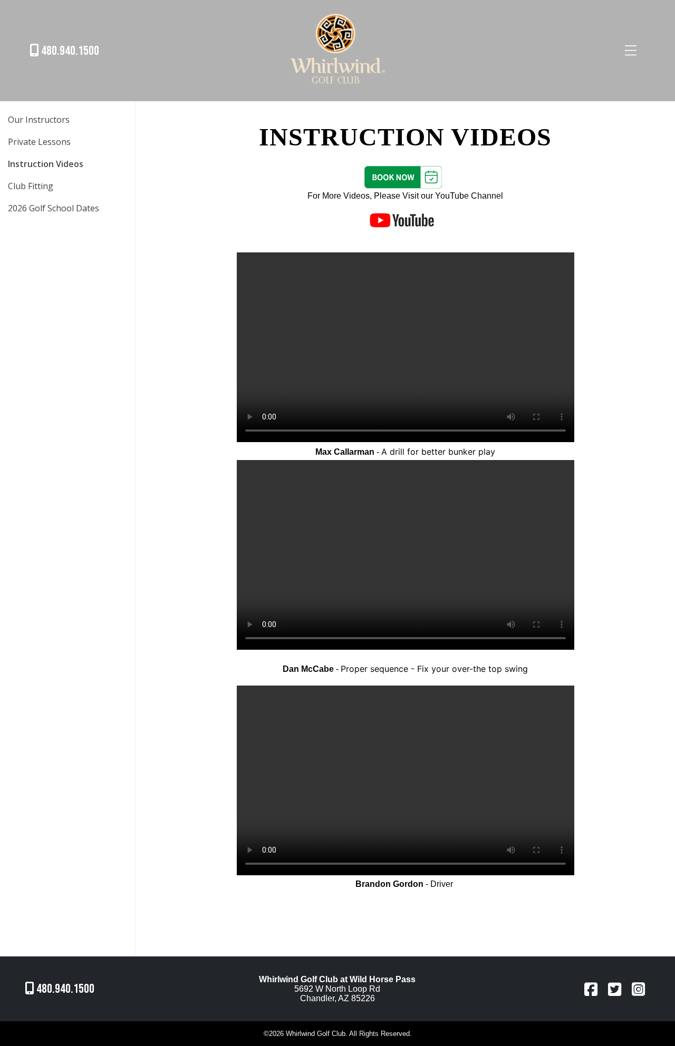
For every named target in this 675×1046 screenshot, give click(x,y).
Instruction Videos (45, 164)
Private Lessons (39, 142)
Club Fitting (30, 186)
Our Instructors (39, 119)
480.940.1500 (69, 50)
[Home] (337, 85)
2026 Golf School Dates (53, 208)
